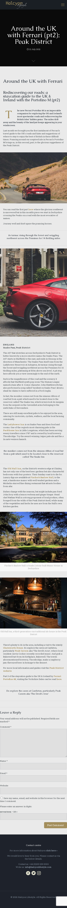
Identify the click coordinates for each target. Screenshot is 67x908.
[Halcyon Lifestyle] (16, 5)
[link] (33, 541)
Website (4, 785)
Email (3, 773)
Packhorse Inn (11, 430)
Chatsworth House (13, 647)
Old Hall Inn (14, 468)
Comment (5, 726)
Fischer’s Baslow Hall (42, 477)
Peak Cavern (22, 650)
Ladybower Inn (15, 424)
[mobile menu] (62, 4)
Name (4, 761)
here (30, 209)
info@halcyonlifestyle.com (38, 867)
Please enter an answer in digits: (16, 806)
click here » (51, 850)
